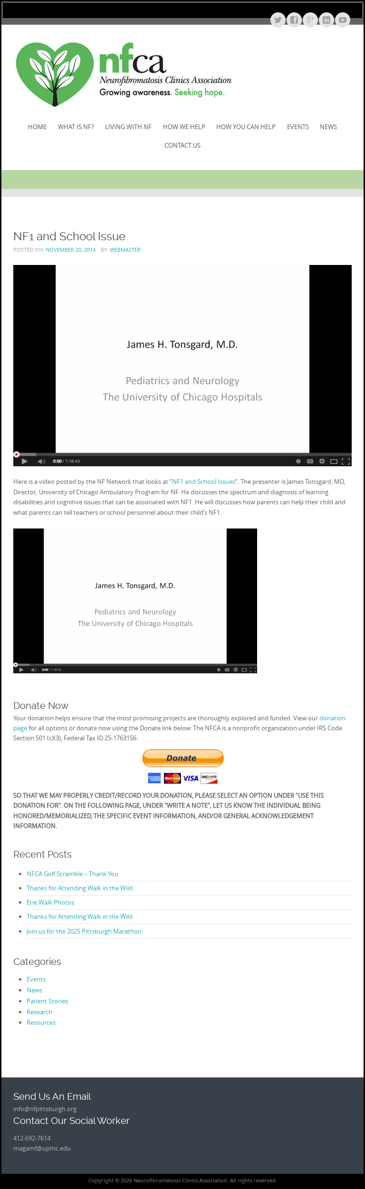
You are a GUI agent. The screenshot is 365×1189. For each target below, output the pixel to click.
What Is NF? (76, 127)
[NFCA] (123, 74)
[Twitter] (277, 20)
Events (298, 127)
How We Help (184, 127)
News (328, 127)
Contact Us (182, 145)
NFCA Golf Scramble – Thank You (72, 873)
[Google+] (310, 20)
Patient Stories (47, 1001)
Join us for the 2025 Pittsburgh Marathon (84, 931)
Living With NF (128, 127)
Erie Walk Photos (50, 902)
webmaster (125, 249)
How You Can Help (246, 127)
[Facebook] (294, 20)
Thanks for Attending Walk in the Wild (80, 888)
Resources (41, 1022)
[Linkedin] (326, 20)
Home (37, 127)
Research (39, 1012)
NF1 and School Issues (203, 481)
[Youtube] (342, 20)
